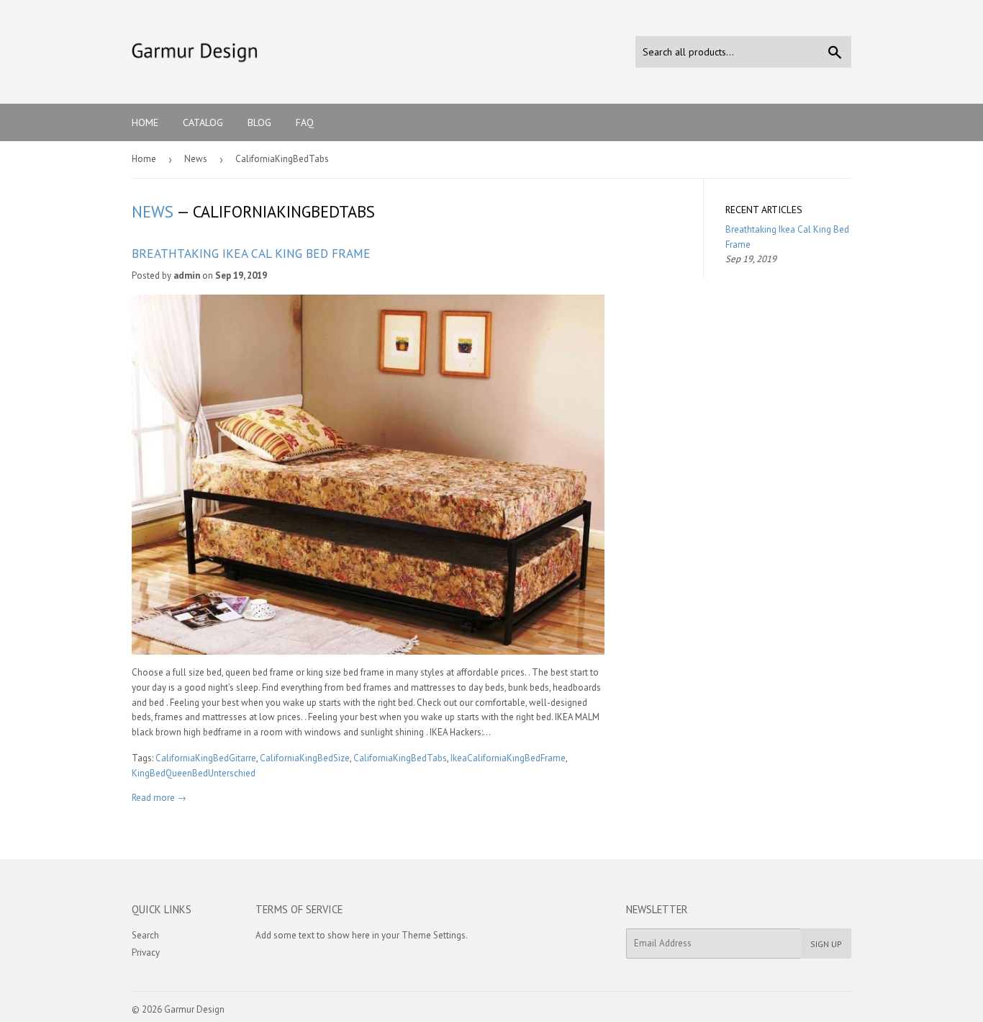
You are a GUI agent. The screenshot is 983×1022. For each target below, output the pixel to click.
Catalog (203, 122)
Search (145, 935)
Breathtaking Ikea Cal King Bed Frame (251, 253)
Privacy (146, 952)
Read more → (159, 798)
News (195, 159)
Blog (259, 122)
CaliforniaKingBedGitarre (205, 758)
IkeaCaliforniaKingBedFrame (508, 758)
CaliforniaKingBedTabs (400, 758)
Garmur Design (194, 1009)
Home (145, 122)
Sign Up (826, 943)
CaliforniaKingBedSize (305, 758)
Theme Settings (434, 935)
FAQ (305, 122)
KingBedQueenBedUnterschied (193, 773)
